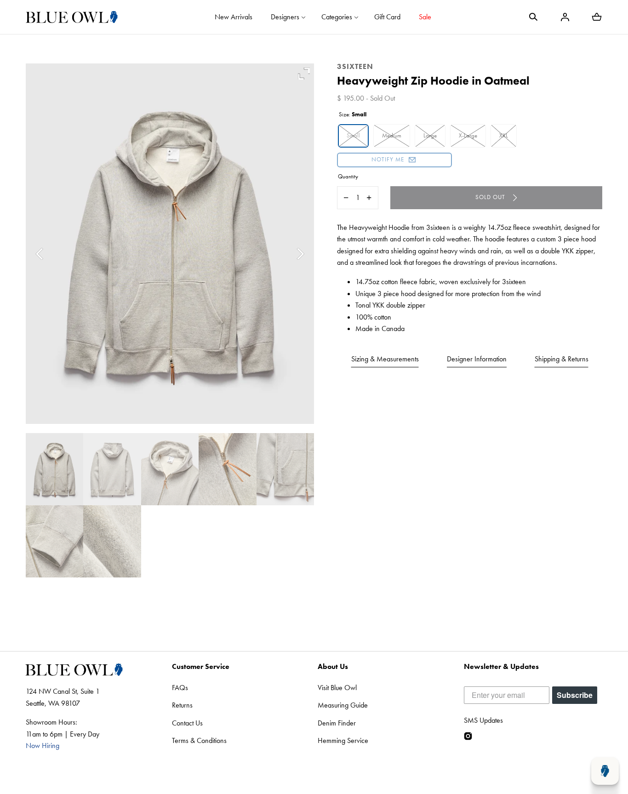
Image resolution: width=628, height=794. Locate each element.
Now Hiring (42, 745)
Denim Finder (337, 723)
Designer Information (477, 359)
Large (430, 135)
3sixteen (355, 66)
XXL (503, 135)
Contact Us (187, 723)
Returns (182, 705)
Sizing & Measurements (385, 359)
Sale (425, 17)
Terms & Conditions (199, 740)
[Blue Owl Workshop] (72, 17)
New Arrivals (233, 17)
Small (353, 135)
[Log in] (565, 17)
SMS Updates (483, 720)
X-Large (468, 135)
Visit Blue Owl (337, 687)
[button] (533, 17)
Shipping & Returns (561, 359)
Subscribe (575, 695)
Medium (391, 135)
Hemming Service (343, 740)
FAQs (180, 687)
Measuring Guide (343, 705)
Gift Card (387, 17)
